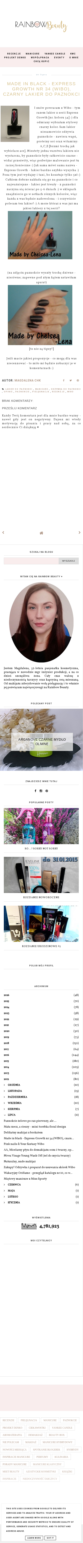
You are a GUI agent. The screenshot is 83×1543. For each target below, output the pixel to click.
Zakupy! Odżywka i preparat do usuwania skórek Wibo (39, 1167)
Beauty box (57, 1435)
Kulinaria (61, 1457)
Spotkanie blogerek (46, 1449)
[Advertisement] (41, 1329)
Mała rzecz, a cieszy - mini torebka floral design (35, 1127)
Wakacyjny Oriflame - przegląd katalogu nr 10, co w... (38, 1173)
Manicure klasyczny (47, 1464)
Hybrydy (73, 1449)
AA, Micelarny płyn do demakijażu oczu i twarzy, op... (39, 1150)
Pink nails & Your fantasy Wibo (24, 1144)
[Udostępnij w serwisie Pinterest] (78, 381)
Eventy (59, 57)
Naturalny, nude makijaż (20, 1162)
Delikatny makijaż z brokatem (23, 1133)
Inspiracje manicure (16, 1457)
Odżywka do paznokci (66, 389)
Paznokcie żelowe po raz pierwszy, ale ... (30, 1121)
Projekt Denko (15, 57)
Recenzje (14, 54)
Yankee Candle (55, 54)
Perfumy (42, 1457)
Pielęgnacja (41, 392)
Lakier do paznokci (19, 389)
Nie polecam (11, 1442)
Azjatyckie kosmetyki (41, 1471)
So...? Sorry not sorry (41, 848)
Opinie (8, 392)
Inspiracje (9, 1478)
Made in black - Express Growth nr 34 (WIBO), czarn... (39, 1138)
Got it (50, 1538)
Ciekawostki (37, 1427)
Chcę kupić (42, 61)
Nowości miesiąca (15, 1449)
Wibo (70, 392)
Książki (67, 1471)
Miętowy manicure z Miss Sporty (25, 1179)
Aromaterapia (12, 1435)
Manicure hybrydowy (58, 1442)
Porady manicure (15, 1464)
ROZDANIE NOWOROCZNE (41, 897)
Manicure (33, 54)
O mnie (74, 57)
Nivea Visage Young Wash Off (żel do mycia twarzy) (37, 1156)
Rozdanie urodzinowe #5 (41, 946)
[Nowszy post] (3, 533)
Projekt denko (12, 1427)
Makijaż (30, 1442)
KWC (73, 54)
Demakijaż (35, 1435)
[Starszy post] (80, 533)
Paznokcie (22, 392)
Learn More (34, 1538)
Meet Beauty (11, 1471)
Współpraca (40, 57)
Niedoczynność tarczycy (40, 1478)
